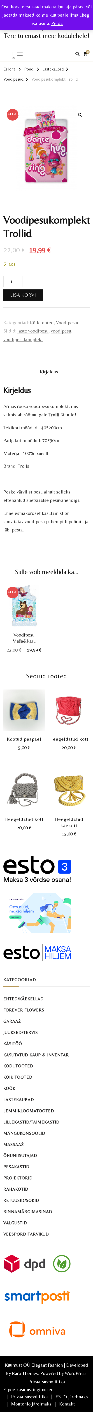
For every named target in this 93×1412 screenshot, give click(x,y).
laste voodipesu (33, 331)
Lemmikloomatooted (28, 1110)
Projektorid (18, 1178)
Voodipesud (68, 322)
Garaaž (12, 1021)
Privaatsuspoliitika (46, 1381)
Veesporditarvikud (26, 1234)
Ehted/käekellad (23, 998)
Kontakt (67, 1404)
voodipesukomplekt (23, 339)
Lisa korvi (23, 295)
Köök (9, 1088)
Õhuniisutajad (20, 1155)
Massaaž (13, 1144)
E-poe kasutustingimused (28, 1389)
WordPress (75, 1373)
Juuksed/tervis (20, 1032)
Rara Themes (25, 1373)
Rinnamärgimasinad (27, 1211)
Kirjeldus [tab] (49, 371)
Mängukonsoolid (24, 1133)
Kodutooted (18, 1066)
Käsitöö (12, 1043)
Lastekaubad (18, 1099)
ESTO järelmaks (72, 1396)
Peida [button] (57, 23)
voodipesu (61, 331)
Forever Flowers (23, 1010)
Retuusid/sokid (21, 1200)
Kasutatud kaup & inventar (36, 1055)
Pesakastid (16, 1166)
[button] (80, 115)
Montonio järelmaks (31, 1404)
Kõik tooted (42, 322)
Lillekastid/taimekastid (31, 1122)
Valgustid (15, 1222)
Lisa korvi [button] (24, 610)
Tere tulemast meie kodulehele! (46, 36)
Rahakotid (15, 1189)
